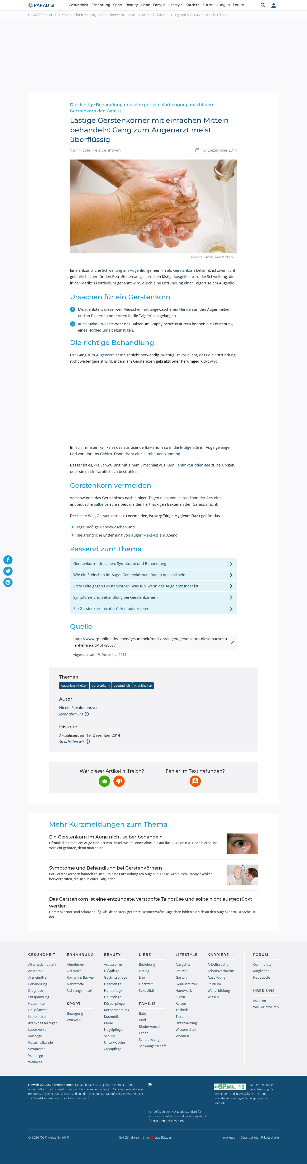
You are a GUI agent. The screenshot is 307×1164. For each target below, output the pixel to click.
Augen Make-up (145, 535)
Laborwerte (37, 1029)
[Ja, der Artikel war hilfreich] (104, 781)
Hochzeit (146, 984)
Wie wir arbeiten (266, 1007)
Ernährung (100, 5)
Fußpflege (111, 971)
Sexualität (146, 990)
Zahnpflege (113, 1049)
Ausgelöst (182, 276)
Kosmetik (111, 1016)
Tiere (180, 1016)
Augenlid (137, 270)
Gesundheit (79, 5)
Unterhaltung (186, 1023)
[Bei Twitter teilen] (8, 571)
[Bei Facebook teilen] (8, 559)
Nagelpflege (113, 1029)
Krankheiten (143, 685)
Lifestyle (175, 5)
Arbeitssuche (218, 964)
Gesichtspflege (115, 977)
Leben (143, 1033)
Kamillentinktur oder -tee (188, 465)
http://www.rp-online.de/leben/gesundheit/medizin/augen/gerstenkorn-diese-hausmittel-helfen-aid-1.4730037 (151, 642)
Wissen (213, 997)
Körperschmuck (116, 1010)
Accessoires (113, 964)
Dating (144, 971)
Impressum (230, 1137)
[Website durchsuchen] (263, 5)
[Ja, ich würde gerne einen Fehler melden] (195, 781)
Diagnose (35, 990)
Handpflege (113, 990)
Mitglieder (261, 971)
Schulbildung (149, 1039)
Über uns (264, 991)
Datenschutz (250, 1137)
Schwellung (112, 270)
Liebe (145, 5)
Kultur (180, 997)
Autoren (259, 1000)
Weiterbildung (219, 990)
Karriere (192, 5)
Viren (122, 315)
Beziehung (147, 964)
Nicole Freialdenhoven (79, 707)
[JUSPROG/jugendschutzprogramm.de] (230, 1086)
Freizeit (181, 971)
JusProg (219, 1103)
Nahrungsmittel (79, 990)
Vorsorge (35, 1055)
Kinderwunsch (150, 1026)
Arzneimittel (37, 977)
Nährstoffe (75, 984)
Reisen (181, 1003)
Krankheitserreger (42, 1023)
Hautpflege (112, 997)
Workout (74, 1020)
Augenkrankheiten (74, 685)
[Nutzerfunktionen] (273, 5)
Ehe (142, 977)
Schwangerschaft (152, 1046)
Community (262, 964)
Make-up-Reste (101, 323)
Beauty (132, 5)
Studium (214, 984)
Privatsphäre (270, 1137)
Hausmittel (37, 1003)
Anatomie (35, 971)
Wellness (35, 1062)
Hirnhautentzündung (162, 453)
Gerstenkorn (73, 15)
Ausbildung (216, 977)
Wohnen (182, 1036)
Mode (108, 1023)
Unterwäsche (114, 1042)
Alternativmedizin (42, 964)
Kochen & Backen (80, 977)
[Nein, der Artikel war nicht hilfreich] (119, 781)
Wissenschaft (186, 1029)
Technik (182, 1010)
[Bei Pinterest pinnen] (8, 582)
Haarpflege (112, 984)
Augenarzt (105, 354)
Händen (186, 309)
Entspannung (38, 997)
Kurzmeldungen (216, 5)
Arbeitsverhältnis (221, 971)
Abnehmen (75, 964)
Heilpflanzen (38, 1010)
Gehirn (106, 453)
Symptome (36, 1049)
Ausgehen (183, 964)
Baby (143, 1013)
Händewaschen (113, 526)
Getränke (74, 971)
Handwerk (184, 990)
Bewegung (75, 1013)
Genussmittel (186, 984)
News (32, 15)
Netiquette (261, 977)
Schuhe (110, 1036)
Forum (238, 5)
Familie (159, 5)
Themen (47, 15)
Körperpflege (114, 1003)
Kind (142, 1020)
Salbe (98, 504)
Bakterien (99, 315)
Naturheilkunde (40, 1042)
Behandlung (37, 984)
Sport (118, 5)
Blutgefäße (189, 447)
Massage (35, 1036)
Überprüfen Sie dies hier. (166, 1121)
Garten (181, 977)
